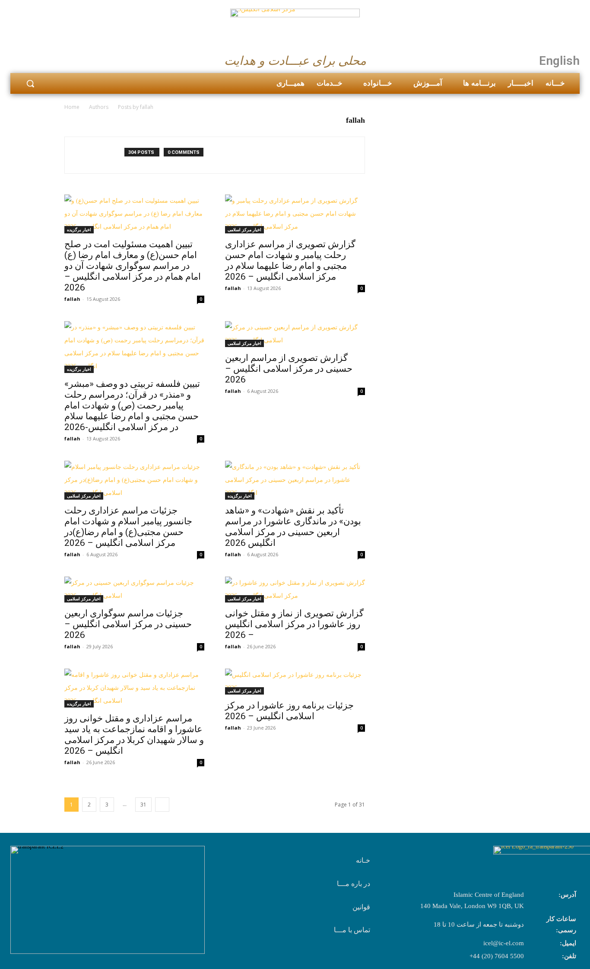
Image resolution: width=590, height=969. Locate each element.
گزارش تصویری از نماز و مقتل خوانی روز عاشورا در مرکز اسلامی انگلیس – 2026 (294, 624)
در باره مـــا (353, 883)
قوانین (361, 907)
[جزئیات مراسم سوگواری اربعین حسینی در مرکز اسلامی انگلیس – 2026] (134, 589)
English (559, 61)
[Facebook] (19, 58)
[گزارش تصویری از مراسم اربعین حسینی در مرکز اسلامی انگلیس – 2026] (295, 334)
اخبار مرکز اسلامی (244, 229)
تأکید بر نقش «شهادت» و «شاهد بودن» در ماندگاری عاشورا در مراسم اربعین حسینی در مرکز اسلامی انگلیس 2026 (293, 526)
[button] (30, 83)
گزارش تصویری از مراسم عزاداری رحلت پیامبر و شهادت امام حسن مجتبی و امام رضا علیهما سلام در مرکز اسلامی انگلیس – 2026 (290, 260)
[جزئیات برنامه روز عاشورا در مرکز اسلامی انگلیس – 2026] (295, 682)
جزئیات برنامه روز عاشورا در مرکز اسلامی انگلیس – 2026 (289, 710)
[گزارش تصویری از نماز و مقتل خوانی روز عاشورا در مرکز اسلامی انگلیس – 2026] (295, 589)
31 (143, 804)
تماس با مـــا (352, 930)
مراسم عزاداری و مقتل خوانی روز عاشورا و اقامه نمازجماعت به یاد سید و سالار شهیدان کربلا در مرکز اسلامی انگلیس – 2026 (134, 734)
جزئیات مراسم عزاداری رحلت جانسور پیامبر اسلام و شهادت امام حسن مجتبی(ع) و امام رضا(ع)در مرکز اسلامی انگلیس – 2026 (128, 526)
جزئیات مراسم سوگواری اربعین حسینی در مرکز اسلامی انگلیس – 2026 (128, 624)
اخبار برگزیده (79, 229)
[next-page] (162, 804)
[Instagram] (41, 58)
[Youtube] (61, 58)
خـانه (363, 860)
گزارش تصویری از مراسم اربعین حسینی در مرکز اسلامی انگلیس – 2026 (288, 369)
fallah (72, 299)
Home (71, 107)
